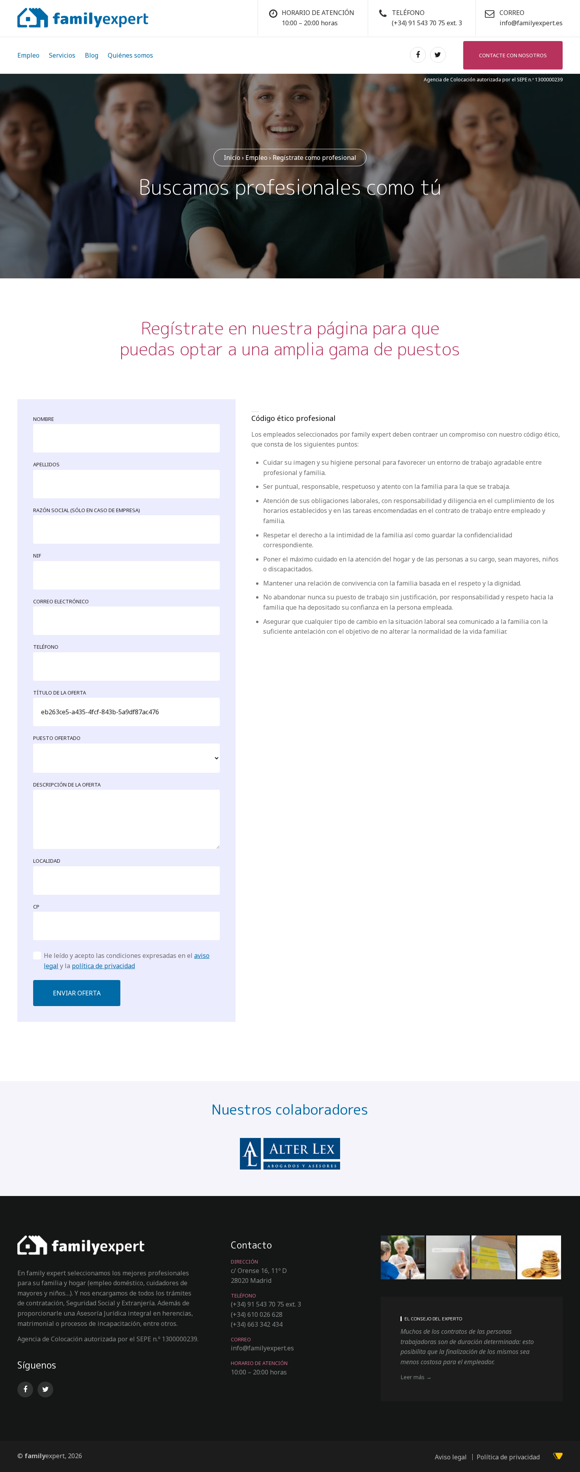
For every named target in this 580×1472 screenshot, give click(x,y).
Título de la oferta (59, 692)
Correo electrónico (61, 601)
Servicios (62, 55)
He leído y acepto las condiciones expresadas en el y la (127, 960)
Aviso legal (451, 1457)
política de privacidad (103, 965)
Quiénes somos (130, 55)
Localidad (46, 860)
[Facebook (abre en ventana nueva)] (416, 55)
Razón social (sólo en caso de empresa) (86, 510)
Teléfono (45, 646)
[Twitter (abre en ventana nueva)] (436, 55)
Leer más (412, 1377)
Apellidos (46, 464)
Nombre (43, 418)
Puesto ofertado (56, 738)
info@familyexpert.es (531, 23)
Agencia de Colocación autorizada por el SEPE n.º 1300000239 (493, 79)
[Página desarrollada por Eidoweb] (558, 1457)
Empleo (28, 55)
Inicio (232, 157)
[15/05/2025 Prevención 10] (493, 1257)
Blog (91, 55)
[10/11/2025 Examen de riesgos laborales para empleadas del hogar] (403, 1257)
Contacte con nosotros (513, 55)
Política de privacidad (508, 1457)
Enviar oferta (77, 993)
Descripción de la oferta (67, 784)
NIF (37, 555)
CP (36, 906)
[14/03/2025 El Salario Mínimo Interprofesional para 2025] (539, 1257)
